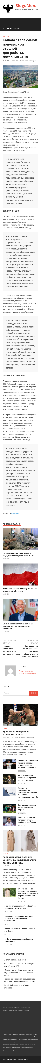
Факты (5, 854)
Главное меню (12, 28)
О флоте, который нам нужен (15, 960)
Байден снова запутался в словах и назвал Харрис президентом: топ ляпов (17, 626)
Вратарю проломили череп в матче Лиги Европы (27, 807)
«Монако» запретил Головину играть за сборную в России (27, 819)
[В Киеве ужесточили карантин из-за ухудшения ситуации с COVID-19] (20, 551)
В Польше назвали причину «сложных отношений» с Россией (20, 589)
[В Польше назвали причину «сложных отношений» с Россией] (20, 586)
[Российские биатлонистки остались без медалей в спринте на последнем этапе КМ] (9, 795)
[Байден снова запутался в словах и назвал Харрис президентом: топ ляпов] (20, 621)
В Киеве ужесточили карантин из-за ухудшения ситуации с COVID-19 (18, 554)
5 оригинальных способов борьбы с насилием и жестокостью (20, 907)
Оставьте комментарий (28, 61)
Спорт (5, 728)
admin (16, 61)
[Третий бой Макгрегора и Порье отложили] (20, 727)
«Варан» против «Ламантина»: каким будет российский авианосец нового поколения (18, 972)
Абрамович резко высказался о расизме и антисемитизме (28, 777)
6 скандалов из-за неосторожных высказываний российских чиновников (18, 918)
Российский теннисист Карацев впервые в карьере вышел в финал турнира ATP (28, 763)
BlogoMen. (25, 5)
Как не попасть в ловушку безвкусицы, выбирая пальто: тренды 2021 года (20, 859)
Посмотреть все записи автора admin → (27, 673)
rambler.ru (15, 514)
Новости (6, 36)
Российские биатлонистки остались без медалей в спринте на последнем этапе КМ (28, 792)
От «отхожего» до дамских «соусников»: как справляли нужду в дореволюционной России (28, 893)
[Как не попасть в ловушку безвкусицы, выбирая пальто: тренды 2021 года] (20, 852)
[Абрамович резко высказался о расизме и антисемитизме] (9, 783)
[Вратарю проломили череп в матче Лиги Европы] (9, 813)
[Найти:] (20, 693)
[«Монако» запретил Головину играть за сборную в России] (9, 825)
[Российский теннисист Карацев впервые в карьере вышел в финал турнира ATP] (9, 768)
